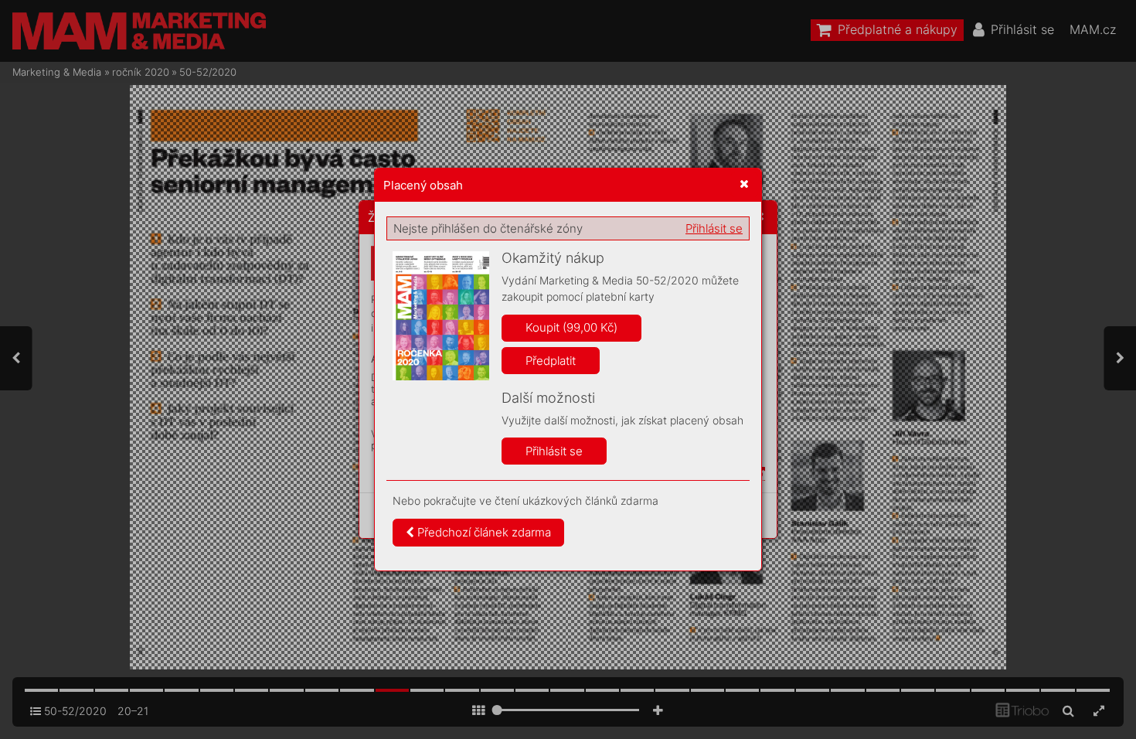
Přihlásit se (714, 228)
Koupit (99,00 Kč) (571, 327)
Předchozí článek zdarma (482, 532)
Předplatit (550, 360)
